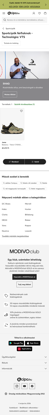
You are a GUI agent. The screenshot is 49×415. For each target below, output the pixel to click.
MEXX (4, 220)
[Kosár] (45, 13)
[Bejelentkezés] (34, 13)
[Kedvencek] (39, 13)
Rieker (27, 220)
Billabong (29, 214)
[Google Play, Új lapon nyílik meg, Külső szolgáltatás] (16, 343)
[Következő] (46, 5)
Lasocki (28, 231)
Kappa (28, 225)
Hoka (4, 209)
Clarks (4, 214)
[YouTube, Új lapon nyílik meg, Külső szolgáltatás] (24, 386)
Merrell (28, 204)
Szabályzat (13, 408)
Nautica (5, 231)
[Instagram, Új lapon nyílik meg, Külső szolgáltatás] (17, 386)
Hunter (28, 209)
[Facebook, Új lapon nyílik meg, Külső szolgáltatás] (32, 386)
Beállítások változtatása (29, 408)
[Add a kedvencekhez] (21, 111)
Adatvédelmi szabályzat (18, 411)
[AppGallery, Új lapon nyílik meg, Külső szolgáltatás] (24, 349)
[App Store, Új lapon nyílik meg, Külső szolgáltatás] (32, 343)
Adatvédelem (35, 411)
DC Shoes (6, 204)
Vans (4, 225)
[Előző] (3, 5)
